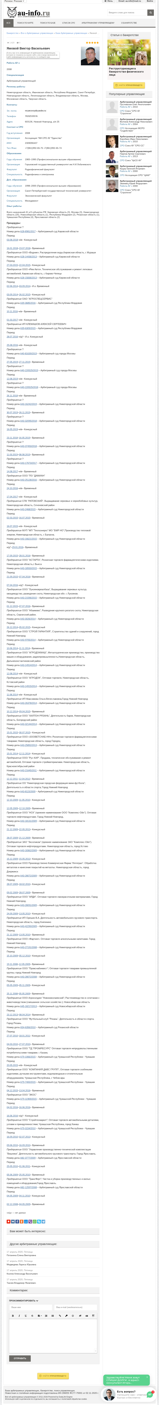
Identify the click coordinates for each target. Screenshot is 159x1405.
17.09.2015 (12, 555)
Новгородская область (18, 95)
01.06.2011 (24, 1166)
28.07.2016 (12, 336)
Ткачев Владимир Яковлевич (21, 1283)
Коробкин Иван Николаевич (134, 139)
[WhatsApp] (34, 1221)
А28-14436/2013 (28, 256)
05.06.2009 (12, 1174)
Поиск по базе (47, 23)
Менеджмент (31, 200)
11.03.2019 (12, 454)
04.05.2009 (12, 1195)
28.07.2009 (12, 837)
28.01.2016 (24, 555)
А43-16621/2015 (28, 538)
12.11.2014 (24, 753)
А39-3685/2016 (28, 303)
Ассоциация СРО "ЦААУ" (137, 175)
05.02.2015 (24, 627)
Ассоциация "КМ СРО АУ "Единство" (43, 138)
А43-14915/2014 (28, 686)
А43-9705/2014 (28, 640)
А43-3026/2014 (28, 618)
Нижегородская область (19, 92)
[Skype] (39, 1221)
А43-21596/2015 (28, 597)
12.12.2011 (12, 779)
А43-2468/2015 (28, 509)
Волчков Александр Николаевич (136, 121)
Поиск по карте (25, 23)
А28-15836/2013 (28, 277)
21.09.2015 (12, 576)
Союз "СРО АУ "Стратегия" (130, 112)
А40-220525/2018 (29, 387)
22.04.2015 (24, 265)
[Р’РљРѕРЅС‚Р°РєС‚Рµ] (13, 1221)
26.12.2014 (12, 627)
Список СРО (68, 23)
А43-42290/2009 (28, 926)
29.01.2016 (17, 547)
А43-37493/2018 (28, 446)
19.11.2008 (12, 964)
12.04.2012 (24, 779)
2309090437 (31, 143)
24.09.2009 (12, 913)
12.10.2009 (12, 800)
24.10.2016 (12, 488)
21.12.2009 (12, 829)
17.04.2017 (12, 496)
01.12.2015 (12, 606)
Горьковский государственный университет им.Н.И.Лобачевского (58, 164)
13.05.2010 (24, 913)
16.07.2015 (24, 517)
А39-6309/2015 (28, 328)
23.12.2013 (12, 1014)
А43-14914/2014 (28, 665)
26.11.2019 (24, 412)
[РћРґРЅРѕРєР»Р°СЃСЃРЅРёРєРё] (21, 1221)
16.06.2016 (24, 1107)
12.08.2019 (12, 378)
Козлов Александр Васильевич (22, 1273)
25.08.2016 (12, 345)
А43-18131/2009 (28, 821)
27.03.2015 (12, 265)
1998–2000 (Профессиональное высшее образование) (53, 186)
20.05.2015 (12, 1065)
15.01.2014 (12, 753)
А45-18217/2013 (28, 1006)
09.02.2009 (12, 892)
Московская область (17, 99)
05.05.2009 (12, 985)
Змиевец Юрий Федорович (133, 183)
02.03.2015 (12, 517)
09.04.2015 (24, 711)
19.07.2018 (24, 248)
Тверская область (37, 99)
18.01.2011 (24, 1035)
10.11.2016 (12, 311)
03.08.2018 (12, 239)
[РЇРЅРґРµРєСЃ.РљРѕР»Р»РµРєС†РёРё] (8, 1221)
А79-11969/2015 (28, 1099)
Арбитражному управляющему (98, 23)
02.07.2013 (24, 1136)
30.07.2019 (12, 412)
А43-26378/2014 (28, 703)
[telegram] (43, 1221)
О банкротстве (129, 23)
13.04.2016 (24, 1090)
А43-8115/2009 (27, 791)
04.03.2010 (12, 1044)
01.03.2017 (12, 319)
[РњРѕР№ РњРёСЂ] (26, 1221)
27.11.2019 (24, 362)
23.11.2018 (12, 437)
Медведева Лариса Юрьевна (21, 1264)
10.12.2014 (12, 711)
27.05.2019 (12, 362)
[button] (13, 1316)
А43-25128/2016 (28, 480)
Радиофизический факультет (40, 169)
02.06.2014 (12, 286)
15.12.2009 (12, 859)
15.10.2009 (12, 955)
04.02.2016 (12, 1107)
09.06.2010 (12, 1145)
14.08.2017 (12, 471)
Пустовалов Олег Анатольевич (135, 104)
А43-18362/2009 (28, 850)
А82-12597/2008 (28, 1187)
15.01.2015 (12, 732)
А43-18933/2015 (28, 568)
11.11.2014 (24, 648)
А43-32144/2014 (28, 724)
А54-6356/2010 (28, 1027)
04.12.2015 (12, 1090)
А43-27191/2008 (28, 947)
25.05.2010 (12, 1166)
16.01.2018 (12, 248)
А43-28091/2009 (28, 905)
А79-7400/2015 (28, 1082)
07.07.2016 (24, 606)
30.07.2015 (24, 732)
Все (8, 23)
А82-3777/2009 (28, 1158)
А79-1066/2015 (28, 1056)
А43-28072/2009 (28, 875)
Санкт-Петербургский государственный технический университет (58, 191)
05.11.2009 (24, 985)
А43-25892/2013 (28, 745)
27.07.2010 (12, 1035)
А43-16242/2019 (28, 404)
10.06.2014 (12, 648)
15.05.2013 (24, 859)
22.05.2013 (24, 829)
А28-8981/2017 (28, 231)
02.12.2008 (12, 1204)
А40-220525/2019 (29, 370)
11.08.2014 (12, 694)
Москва (84, 95)
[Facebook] (17, 1221)
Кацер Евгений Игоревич (132, 168)
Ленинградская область (43, 95)
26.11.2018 (12, 395)
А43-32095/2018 (28, 421)
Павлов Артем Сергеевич (133, 154)
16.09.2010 (12, 1136)
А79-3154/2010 (28, 1128)
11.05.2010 (24, 800)
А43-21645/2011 (28, 770)
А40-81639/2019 (28, 353)
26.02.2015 (24, 294)
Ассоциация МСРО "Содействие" (132, 129)
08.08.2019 (24, 454)
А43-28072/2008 (28, 976)
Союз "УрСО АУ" (133, 160)
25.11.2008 (12, 993)
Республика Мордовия (65, 92)
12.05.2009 (12, 808)
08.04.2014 (24, 1014)
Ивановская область (42, 92)
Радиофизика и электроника (39, 174)
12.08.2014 (12, 673)
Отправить (20, 1358)
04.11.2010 (24, 1195)
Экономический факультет (38, 195)
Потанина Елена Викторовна (21, 1255)
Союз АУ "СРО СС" (134, 145)
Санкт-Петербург (86, 92)
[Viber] (30, 1221)
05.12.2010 (24, 955)
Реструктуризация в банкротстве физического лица (129, 52)
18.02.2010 (24, 884)
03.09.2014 (24, 286)
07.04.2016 (24, 576)
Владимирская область (67, 95)
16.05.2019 (12, 429)
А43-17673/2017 (28, 463)
